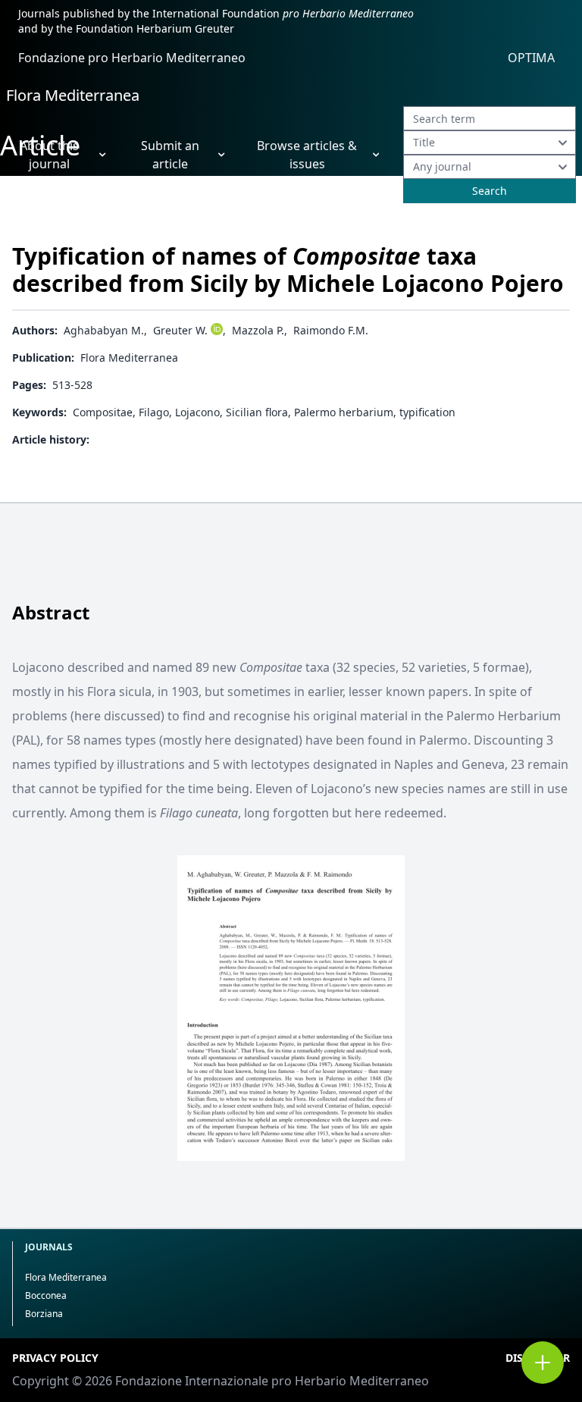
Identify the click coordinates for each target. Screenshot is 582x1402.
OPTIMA (531, 57)
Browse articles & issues (307, 154)
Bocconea (46, 1295)
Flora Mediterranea (72, 95)
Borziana (44, 1313)
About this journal (49, 154)
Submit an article (170, 154)
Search (489, 190)
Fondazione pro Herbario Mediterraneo (132, 57)
